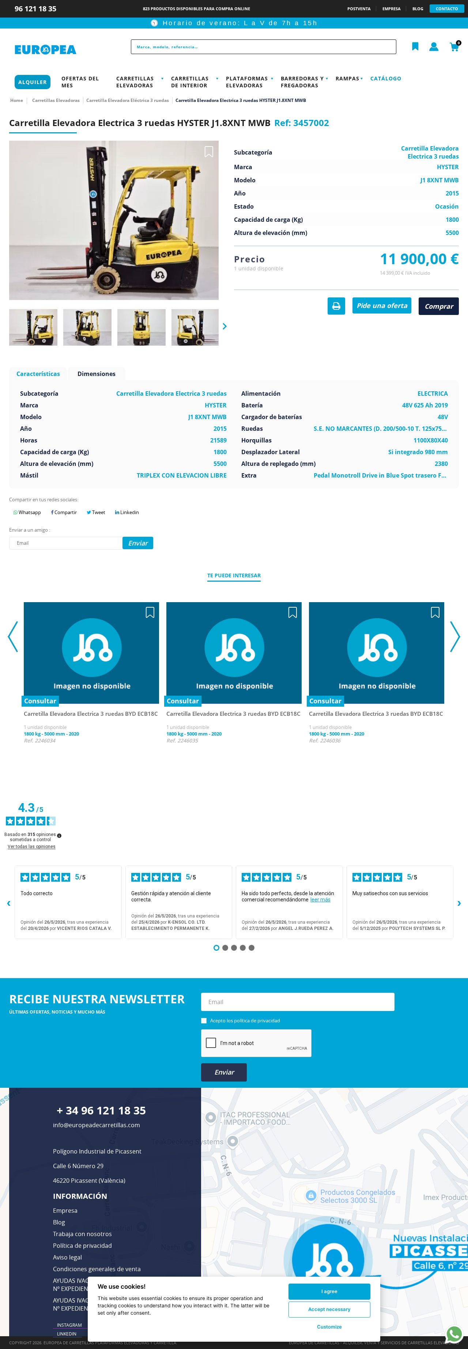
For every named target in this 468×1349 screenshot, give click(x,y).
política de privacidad (257, 1020)
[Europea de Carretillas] (61, 50)
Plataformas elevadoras (247, 82)
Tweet (98, 512)
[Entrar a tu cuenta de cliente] (434, 47)
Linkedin (129, 512)
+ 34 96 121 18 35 (101, 1110)
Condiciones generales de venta (97, 1269)
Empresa (65, 1210)
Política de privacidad (82, 1246)
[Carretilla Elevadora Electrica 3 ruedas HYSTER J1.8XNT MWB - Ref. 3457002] (33, 328)
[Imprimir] (336, 306)
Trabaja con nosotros (82, 1234)
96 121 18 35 (36, 9)
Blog (59, 1222)
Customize (329, 1327)
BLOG (417, 8)
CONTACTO (447, 8)
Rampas (347, 78)
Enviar (224, 1072)
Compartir (65, 512)
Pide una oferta (381, 305)
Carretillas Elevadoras (135, 82)
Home (16, 100)
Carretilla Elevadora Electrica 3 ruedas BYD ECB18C (91, 713)
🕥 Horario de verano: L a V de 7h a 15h (234, 23)
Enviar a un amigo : (29, 530)
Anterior (6, 326)
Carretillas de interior (190, 82)
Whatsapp (29, 512)
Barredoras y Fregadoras (302, 82)
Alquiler (32, 82)
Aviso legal (67, 1257)
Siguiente (222, 326)
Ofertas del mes (80, 82)
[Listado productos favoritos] (415, 47)
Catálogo (385, 78)
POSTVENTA (359, 8)
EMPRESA (391, 8)
